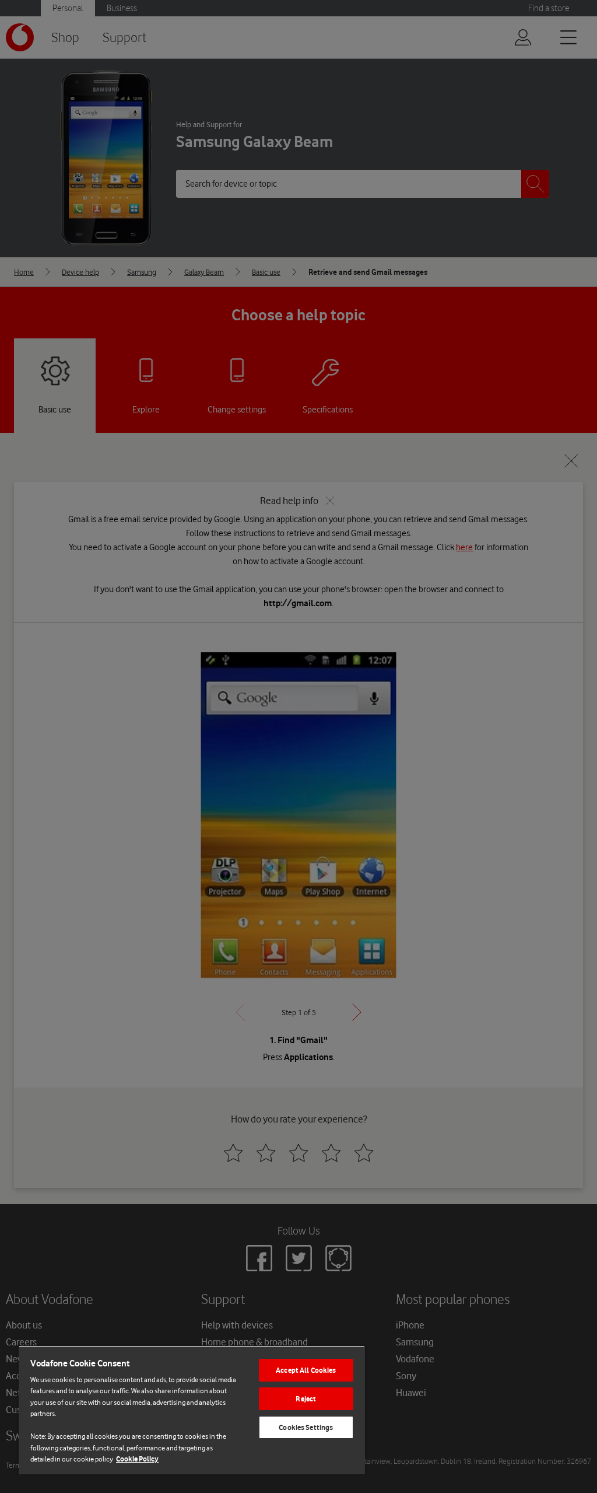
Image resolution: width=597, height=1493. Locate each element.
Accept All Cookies (306, 1370)
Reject (306, 1398)
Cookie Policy (137, 1458)
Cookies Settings (306, 1427)
